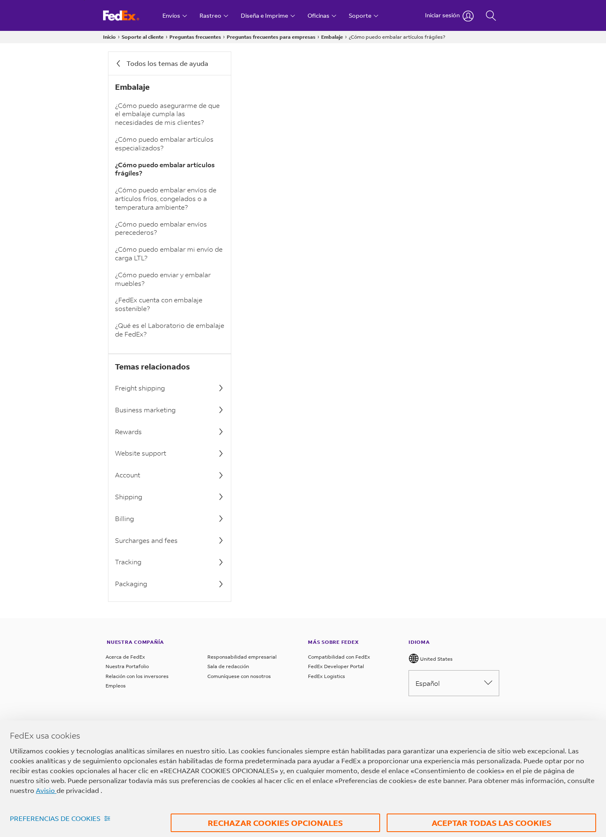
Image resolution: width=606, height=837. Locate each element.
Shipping (128, 496)
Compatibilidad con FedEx (339, 657)
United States (436, 659)
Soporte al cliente (143, 37)
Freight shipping (140, 387)
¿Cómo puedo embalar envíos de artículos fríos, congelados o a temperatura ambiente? (165, 198)
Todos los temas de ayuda (167, 63)
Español (428, 683)
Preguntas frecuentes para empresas (271, 37)
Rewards (128, 431)
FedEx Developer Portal (336, 666)
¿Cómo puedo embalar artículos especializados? (164, 143)
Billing (124, 518)
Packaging (131, 583)
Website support (140, 453)
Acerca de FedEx (125, 657)
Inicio (109, 37)
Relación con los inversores (137, 676)
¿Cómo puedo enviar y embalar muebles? (163, 279)
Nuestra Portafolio (127, 666)
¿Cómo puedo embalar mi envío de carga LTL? (169, 253)
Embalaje (332, 37)
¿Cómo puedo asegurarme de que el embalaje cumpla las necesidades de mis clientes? (167, 114)
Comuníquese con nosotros (239, 676)
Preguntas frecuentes (195, 37)
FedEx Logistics (326, 676)
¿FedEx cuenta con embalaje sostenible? (158, 304)
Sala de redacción (228, 666)
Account (127, 474)
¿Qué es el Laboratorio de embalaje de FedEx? (169, 329)
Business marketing (145, 409)
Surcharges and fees (146, 540)
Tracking (128, 561)
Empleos (116, 686)
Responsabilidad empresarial (242, 657)
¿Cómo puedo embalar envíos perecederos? (161, 228)
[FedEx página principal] (129, 15)
